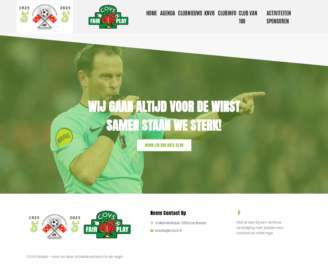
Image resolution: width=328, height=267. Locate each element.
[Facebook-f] (238, 212)
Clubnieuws (190, 12)
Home (151, 12)
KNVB (209, 12)
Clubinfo (227, 12)
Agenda (167, 12)
